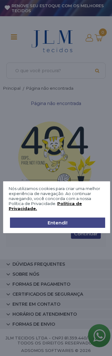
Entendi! (58, 223)
